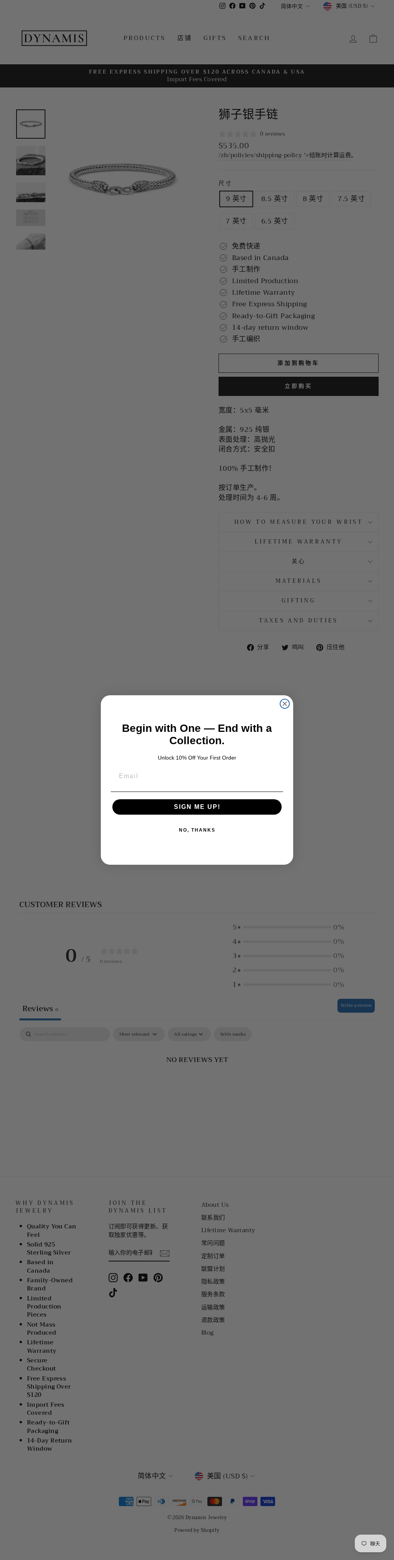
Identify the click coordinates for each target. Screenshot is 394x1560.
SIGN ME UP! (197, 806)
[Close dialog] (284, 703)
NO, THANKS (197, 830)
